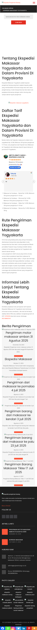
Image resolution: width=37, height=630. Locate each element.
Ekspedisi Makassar (18, 359)
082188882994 (6, 318)
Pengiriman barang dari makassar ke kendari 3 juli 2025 (18, 415)
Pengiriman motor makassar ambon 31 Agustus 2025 (18, 337)
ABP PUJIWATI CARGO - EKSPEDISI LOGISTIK (17, 156)
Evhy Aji (13, 173)
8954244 (8, 316)
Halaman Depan (7, 8)
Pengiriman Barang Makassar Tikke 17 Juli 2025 (18, 468)
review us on (14, 167)
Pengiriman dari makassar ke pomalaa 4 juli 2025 (18, 386)
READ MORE (18, 356)
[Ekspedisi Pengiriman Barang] (11, 2)
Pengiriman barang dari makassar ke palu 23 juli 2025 (18, 442)
